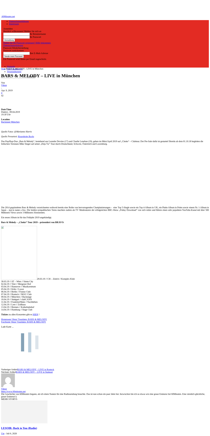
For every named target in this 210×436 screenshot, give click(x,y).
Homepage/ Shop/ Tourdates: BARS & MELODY (24, 319)
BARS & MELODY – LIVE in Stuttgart (34, 372)
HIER (35, 314)
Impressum (14, 24)
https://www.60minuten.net (13, 391)
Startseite (11, 66)
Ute (2, 433)
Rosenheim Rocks (26, 136)
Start (3, 69)
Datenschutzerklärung (19, 21)
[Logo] (1, 61)
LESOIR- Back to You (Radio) (19, 428)
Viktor (4, 85)
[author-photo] (8, 386)
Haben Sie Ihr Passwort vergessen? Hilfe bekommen (27, 43)
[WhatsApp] (36, 100)
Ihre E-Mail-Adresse (39, 53)
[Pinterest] (26, 100)
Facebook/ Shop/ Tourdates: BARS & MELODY (23, 322)
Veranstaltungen (14, 71)
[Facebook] (6, 100)
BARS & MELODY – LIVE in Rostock (35, 369)
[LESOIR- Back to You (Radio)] (24, 422)
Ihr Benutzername (38, 34)
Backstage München (10, 122)
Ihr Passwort (35, 37)
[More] (47, 100)
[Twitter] (16, 100)
